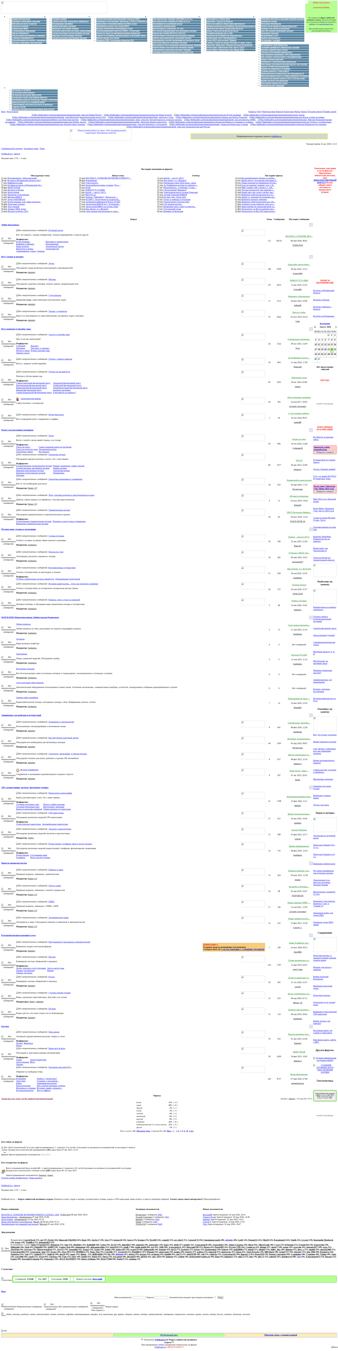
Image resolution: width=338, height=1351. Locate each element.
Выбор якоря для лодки (107, 38)
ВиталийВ (207, 1215)
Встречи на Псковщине (323, 316)
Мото (32, 1062)
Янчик (263, 1247)
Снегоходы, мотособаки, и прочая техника (67, 754)
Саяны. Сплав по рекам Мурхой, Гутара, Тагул (229, 43)
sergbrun (155, 1254)
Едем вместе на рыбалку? (64, 392)
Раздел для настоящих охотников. (17, 430)
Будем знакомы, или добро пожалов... (24, 202)
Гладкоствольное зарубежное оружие (69, 38)
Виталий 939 (193, 1247)
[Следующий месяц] (336, 327)
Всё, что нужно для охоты (325, 735)
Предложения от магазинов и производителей (69, 942)
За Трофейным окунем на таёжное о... (181, 185)
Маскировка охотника (62, 24)
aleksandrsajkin (97, 1247)
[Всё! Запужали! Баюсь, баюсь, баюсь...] (308, 406)
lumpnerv (228, 1257)
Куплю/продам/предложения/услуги (18, 935)
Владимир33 (280, 1240)
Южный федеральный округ (29, 390)
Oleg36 (266, 1240)
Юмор (19, 1083)
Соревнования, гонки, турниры (30, 251)
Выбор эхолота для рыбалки (274, 81)
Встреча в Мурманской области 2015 (24, 180)
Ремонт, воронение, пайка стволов (68, 466)
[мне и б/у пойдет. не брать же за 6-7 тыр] (302, 987)
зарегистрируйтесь (326, 24)
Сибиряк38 (298, 448)
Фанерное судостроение (156, 124)
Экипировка (261, 16)
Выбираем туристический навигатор (278, 62)
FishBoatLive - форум (10, 154)
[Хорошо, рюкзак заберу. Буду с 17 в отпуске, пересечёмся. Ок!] (303, 1019)
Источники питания (25, 669)
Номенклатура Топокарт (272, 85)
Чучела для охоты (321, 805)
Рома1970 (259, 1254)
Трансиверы (21, 654)
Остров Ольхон (299, 585)
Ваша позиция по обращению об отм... (259, 183)
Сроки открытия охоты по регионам (55, 447)
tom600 (167, 1254)
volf (202, 1254)
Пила (250, 1245)
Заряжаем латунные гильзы (65, 28)
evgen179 (134, 1249)
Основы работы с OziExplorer (275, 71)
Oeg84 (84, 1257)
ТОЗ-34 (299, 460)
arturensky (154, 1245)
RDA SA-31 (90, 195)
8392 (160, 1215)
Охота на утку (299, 439)
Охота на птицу (23, 447)
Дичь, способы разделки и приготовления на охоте (71, 495)
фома (238, 1252)
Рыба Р (120, 1259)
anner (73, 1254)
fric (109, 1254)
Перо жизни (53, 1032)
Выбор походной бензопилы (320, 978)
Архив (301, 115)
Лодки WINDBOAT (16, 199)
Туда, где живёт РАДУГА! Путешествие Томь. (324, 477)
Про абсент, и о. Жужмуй (97, 209)
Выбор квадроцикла (270, 38)
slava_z (300, 1249)
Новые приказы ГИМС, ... (299, 903)
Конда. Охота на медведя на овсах (222, 31)
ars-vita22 (178, 1240)
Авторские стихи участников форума (29, 97)
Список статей (18, 107)
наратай (212, 1252)
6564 (157, 1219)
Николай (298, 367)
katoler (187, 1245)
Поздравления (52, 244)
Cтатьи (170, 117)
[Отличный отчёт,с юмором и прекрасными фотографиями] (303, 546)
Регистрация (12, 112)
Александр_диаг (38, 1252)
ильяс (18, 1242)
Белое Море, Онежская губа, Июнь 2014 (225, 50)
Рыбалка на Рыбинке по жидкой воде (224, 35)
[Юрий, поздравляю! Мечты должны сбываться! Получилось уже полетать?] (303, 855)
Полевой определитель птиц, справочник (71, 31)
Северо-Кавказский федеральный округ (34, 392)
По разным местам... (173, 204)
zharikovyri (286, 1257)
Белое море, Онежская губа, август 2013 (225, 47)
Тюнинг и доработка (57, 311)
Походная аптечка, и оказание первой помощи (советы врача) (324, 957)
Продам (51, 957)
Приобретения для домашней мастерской (19, 1224)
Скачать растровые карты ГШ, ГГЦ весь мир (283, 78)
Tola (27, 1254)
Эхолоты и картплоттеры (59, 829)
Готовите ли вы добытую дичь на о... (258, 204)
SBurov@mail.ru (44, 1249)
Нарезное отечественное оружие (67, 35)
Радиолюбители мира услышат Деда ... (103, 185)
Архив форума (52, 249)
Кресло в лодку (299, 312)
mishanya (298, 764)
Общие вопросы (23, 624)
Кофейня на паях (15, 183)
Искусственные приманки (299, 397)
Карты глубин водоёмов (313, 117)
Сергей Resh (29, 1240)
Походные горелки (269, 33)
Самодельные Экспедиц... (299, 723)
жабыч (200, 1252)
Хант (333, 1254)
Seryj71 (60, 1249)
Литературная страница (74, 124)
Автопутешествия (38, 1060)
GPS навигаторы (56, 813)
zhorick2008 (325, 1249)
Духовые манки (59, 19)
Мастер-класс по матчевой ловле (320, 662)
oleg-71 (261, 1257)
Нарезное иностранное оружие (30, 471)
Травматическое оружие (59, 510)
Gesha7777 (284, 1252)
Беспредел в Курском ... (299, 887)
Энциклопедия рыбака (30, 398)
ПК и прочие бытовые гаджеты (51, 1086)
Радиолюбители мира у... (299, 699)
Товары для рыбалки (25, 970)
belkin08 (297, 305)
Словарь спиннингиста (23, 38)
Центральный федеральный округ (31, 385)
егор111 (188, 1252)
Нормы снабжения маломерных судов (114, 28)
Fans (64, 1257)
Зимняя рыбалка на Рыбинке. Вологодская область (230, 26)
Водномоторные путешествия (61, 568)
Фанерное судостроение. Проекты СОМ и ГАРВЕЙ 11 (121, 21)
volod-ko (213, 1254)
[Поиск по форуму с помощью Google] (314, 112)
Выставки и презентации (57, 242)
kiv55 (173, 1249)
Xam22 (86, 1249)
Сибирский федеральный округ (67, 385)
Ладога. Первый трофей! (324, 469)
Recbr (51, 1240)
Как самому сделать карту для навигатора (281, 57)
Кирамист (49, 1259)
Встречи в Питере (16, 190)
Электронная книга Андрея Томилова (181, 192)
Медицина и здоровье (26, 1088)
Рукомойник (91, 180)
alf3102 (144, 1257)
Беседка (5, 1026)
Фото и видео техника (40, 857)
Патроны (20, 475)
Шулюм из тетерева (299, 496)
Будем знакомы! (233, 115)
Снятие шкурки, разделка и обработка (70, 21)
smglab (312, 1249)
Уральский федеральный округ (67, 383)
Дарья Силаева (236, 1245)
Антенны (20, 639)
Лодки (94, 16)
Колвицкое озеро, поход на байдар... (179, 206)
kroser (197, 1249)
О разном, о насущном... (48, 1081)
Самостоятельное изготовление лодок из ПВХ (118, 19)
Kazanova (324, 1252)
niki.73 (241, 1257)
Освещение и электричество (61, 722)
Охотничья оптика (61, 471)
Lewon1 (305, 1240)
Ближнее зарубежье (62, 390)
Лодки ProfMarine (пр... (299, 943)
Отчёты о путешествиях (320, 122)
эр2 (41, 1240)
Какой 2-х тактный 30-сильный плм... (258, 197)
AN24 (41, 1257)
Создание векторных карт (27, 807)
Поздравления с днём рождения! (22, 178)
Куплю (51, 977)
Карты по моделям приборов (29, 809)
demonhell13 (44, 1242)
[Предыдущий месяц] (329, 335)
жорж (285, 1247)
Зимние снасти (23, 353)
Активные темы (31, 148)
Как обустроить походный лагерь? (277, 31)
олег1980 (19, 1257)
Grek (297, 321)
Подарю (52, 1009)
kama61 (162, 1249)
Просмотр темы (143, 1131)
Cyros (277, 1245)
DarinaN (297, 505)
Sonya (130, 1240)
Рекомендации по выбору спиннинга (29, 40)
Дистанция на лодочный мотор (167, 24)
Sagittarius (32, 545)
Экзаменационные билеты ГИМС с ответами (117, 31)
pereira (143, 1254)
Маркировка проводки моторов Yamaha (171, 50)
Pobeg (94, 1257)
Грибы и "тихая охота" (47, 1078)
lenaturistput (211, 1249)
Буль (298, 348)
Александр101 (229, 1254)
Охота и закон (54, 886)
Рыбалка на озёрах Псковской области (224, 28)
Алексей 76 (193, 1240)
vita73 (178, 1254)
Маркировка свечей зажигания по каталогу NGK (175, 40)
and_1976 (156, 1257)
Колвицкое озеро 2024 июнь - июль (180, 183)
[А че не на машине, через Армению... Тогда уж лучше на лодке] (303, 610)
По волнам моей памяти (23, 92)
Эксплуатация (22, 1062)
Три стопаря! (13, 206)
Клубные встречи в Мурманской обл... (25, 185)
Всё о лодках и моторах (12, 257)
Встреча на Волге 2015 (18, 211)
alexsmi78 (131, 1257)
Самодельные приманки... (299, 339)
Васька (328, 1257)
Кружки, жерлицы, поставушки (27, 43)
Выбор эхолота (79, 122)
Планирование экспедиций (67, 579)
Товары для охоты (24, 973)
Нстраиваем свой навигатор (274, 45)
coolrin (181, 1257)
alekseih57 (126, 1245)
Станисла (250, 1247)
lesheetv (225, 1249)
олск (325, 1247)
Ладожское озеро (299, 378)
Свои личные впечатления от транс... (102, 211)
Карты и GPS (261, 43)
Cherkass (53, 1257)
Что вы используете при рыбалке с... (258, 190)
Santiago (297, 823)
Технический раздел (55, 246)
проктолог (226, 1252)
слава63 (165, 1240)
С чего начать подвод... (299, 413)
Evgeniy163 (304, 1245)
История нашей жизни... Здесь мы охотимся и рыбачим (73, 584)
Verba (103, 1245)
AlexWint (15, 1249)
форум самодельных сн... (299, 755)
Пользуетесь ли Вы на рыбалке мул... (258, 209)
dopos (297, 780)
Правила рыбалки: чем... (299, 871)
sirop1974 (114, 1247)
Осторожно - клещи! (270, 40)
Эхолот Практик (299, 830)
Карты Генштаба (239, 117)
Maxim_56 (297, 1003)
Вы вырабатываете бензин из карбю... (258, 178)
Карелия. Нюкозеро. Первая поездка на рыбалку (229, 45)
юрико (298, 880)
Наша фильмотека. (299, 1074)
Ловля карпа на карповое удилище (28, 35)
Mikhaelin (15, 1247)
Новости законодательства (14, 863)
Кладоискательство (25, 1090)
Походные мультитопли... (299, 739)
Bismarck (55, 1245)
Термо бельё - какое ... (299, 771)
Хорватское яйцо (20, 28)
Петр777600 (106, 1259)
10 (187, 1131)
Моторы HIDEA (14, 197)
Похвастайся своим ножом (299, 480)
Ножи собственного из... (299, 994)
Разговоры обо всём (57, 1067)
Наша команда (35, 1178)
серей (31, 1257)
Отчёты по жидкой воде (59, 372)
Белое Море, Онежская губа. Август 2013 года (323, 509)
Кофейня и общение (25, 244)
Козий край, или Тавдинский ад (221, 38)
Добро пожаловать (10, 225)
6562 (155, 1222)
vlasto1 (298, 386)
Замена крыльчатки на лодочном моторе (171, 38)
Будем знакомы (23, 242)
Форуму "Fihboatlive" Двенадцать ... (101, 197)
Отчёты (204, 16)
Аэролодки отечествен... (299, 264)
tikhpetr (297, 805)
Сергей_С (297, 927)
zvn (152, 1247)
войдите (312, 24)
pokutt (251, 1249)
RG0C (88, 187)
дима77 (274, 1247)
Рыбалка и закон (55, 870)
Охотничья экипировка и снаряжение (65, 479)
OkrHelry (77, 1245)
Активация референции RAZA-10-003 (103, 202)
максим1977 (312, 1247)
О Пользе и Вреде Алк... (299, 553)
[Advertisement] (325, 236)
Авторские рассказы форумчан (26, 95)
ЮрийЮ (297, 707)
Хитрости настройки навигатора (276, 52)
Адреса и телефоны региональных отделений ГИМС (121, 35)
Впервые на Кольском (173, 211)
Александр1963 (18, 1252)
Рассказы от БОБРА (21, 90)
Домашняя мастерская (47, 1083)
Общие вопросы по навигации (57, 809)
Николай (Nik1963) (68, 1240)
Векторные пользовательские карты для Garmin (284, 64)
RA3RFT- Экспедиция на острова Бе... (103, 199)
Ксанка (141, 1240)
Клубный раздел (55, 230)
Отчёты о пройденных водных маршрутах (35, 579)
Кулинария (21, 1078)
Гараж (19, 1060)
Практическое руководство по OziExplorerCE (282, 73)
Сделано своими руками (59, 993)
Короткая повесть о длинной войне (28, 102)
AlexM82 (298, 952)
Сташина (310, 1254)
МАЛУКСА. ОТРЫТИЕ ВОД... (299, 236)
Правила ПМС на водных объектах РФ (115, 40)
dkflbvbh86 (97, 1254)
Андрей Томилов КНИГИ (175, 195)
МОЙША (80, 1252)
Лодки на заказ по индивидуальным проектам (118, 33)
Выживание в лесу (270, 35)
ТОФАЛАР (297, 245)
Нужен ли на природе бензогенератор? (279, 26)
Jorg (107, 1240)
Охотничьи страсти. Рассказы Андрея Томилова (35, 100)
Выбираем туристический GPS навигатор (325, 1013)
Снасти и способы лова (59, 334)
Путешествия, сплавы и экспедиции (18, 529)
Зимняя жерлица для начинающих (322, 681)
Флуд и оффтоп (44, 1090)
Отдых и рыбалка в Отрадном (176, 199)
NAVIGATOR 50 (297, 521)
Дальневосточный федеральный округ (70, 388)
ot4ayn (132, 1254)
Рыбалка (10, 16)
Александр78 (201, 1245)
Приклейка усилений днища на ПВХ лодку (116, 24)
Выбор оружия (60, 468)
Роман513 (253, 1240)
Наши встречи (165, 115)
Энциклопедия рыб (21, 19)
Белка (54, 1252)
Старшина (296, 1254)
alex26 (62, 1254)
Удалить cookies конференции (14, 1178)
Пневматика (58, 473)
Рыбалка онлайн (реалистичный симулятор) (33, 109)
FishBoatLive (160, 1347)
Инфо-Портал (95, 115)
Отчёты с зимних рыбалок (60, 359)
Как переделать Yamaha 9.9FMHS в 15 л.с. (172, 19)
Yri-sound (117, 1257)
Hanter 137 (32, 488)
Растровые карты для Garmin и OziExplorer (322, 1031)
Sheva (105, 1257)
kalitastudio (149, 1249)
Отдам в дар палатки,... (299, 1010)
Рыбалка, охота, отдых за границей (64, 600)
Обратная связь (268, 112)
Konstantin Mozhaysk (323, 1240)
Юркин (150, 1252)
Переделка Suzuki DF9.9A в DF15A (169, 33)
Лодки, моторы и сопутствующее (31, 968)
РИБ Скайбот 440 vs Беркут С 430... (257, 187)
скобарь (132, 1259)
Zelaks (108, 1249)
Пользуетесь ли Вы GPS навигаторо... (258, 211)
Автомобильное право (58, 917)
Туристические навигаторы (28, 824)
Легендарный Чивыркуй (175, 190)
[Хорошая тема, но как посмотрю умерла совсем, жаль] (303, 305)
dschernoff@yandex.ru (199, 1257)
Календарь (289, 112)
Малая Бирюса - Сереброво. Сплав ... (180, 187)
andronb (140, 1245)
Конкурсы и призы (239, 124)
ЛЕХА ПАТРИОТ (67, 1259)
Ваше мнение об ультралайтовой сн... (258, 206)
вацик (177, 1252)
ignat (217, 1257)
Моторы (151, 16)
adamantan (80, 1247)
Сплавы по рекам (56, 536)
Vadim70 (38, 1254)
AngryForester (253, 1252)
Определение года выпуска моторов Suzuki (173, 47)
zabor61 (272, 1257)
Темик (138, 1222)
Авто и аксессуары (55, 968)
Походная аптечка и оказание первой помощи (282, 19)
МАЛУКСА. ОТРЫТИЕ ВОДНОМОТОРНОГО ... (108, 178)
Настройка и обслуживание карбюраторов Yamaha (176, 45)
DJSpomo (289, 1245)
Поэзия (19, 1043)
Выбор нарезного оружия (64, 26)
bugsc (166, 1245)
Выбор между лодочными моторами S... (259, 180)
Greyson (28, 1249)
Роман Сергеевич (277, 1254)
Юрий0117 (137, 1252)
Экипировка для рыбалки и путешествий (21, 715)
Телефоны (20, 857)
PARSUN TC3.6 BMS (95, 190)
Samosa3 (42, 1175)
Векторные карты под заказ (274, 83)
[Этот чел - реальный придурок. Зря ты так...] (308, 912)
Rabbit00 (91, 1245)
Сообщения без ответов (11, 148)
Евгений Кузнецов (30, 1259)
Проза (19, 1046)
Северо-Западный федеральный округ (33, 383)
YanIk (293, 1240)
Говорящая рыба (212, 1240)
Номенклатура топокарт (315, 124)
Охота (49, 16)
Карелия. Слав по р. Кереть (219, 21)
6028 (160, 1224)
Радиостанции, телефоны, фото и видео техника (70, 844)
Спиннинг (21, 346)
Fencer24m (319, 1245)
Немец (207, 1247)
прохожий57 (297, 562)
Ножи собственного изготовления (16, 1222)
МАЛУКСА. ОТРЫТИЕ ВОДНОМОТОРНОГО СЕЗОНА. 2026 (30, 1215)
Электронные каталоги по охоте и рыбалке (32, 104)
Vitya (205, 1224)
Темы (42, 148)
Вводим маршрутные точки (274, 50)
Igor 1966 (311, 1252)
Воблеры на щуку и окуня (24, 24)
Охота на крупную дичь (27, 449)
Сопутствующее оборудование (30, 683)
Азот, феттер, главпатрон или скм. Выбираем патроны (324, 751)
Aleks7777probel (38, 1245)
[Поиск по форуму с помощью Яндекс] (329, 112)
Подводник (297, 489)
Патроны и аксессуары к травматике (69, 521)
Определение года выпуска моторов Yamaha (173, 35)
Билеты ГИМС (249, 120)
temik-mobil (140, 1247)
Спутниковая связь (38, 855)
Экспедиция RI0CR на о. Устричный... (103, 204)
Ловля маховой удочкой (324, 635)
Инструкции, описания (53, 807)
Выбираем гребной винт (164, 26)
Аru (299, 1257)
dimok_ (84, 1254)
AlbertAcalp (263, 1245)
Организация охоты (48, 449)
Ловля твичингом (20, 33)
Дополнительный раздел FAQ (92, 117)
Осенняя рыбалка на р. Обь (219, 33)
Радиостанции (22, 855)
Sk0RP (51, 1247)
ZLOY (114, 1245)
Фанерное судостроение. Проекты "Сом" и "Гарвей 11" (324, 903)
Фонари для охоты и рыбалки (275, 28)
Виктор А (245, 1254)
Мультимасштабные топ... (299, 797)
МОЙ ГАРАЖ (14, 187)
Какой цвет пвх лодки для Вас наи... (258, 192)
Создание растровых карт (27, 804)
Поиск (304, 112)
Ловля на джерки (20, 26)
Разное (9, 88)
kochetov (185, 1249)
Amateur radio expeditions (27, 697)
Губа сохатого (92, 183)
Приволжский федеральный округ (31, 388)
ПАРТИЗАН (297, 896)
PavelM (153, 1240)
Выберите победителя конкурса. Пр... (258, 202)
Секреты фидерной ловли (324, 628)
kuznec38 (118, 1240)
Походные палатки (16, 204)
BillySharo (269, 1252)
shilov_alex (275, 1249)
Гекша (14, 1259)
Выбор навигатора (158, 122)
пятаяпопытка (297, 1083)
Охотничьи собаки (24, 452)
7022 (167, 1217)
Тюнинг (19, 1064)
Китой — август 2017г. (95, 192)
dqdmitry (31, 272)
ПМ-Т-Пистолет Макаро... (299, 512)
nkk (251, 1257)
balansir (169, 1257)
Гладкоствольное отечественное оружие (71, 33)
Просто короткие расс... (299, 1034)
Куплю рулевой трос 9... (299, 978)
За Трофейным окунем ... (299, 358)
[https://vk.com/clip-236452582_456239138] (305, 1083)
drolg (176, 1245)
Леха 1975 (66, 1252)
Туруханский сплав (172, 209)
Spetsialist (73, 1249)
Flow (74, 1257)
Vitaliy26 (51, 1254)
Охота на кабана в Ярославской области (225, 24)
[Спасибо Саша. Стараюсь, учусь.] (303, 732)
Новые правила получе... (299, 919)
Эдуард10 (122, 1252)
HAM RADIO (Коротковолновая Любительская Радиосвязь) (30, 617)
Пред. (169, 1131)
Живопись (28, 1043)
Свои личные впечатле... (299, 625)
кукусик (297, 1247)
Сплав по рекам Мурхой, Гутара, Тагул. (324, 519)
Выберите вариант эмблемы (254, 199)
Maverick (43, 1224)
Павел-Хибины (88, 1259)
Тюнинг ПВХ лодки (17, 209)
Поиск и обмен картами (272, 59)
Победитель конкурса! (325, 452)
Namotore (15, 1254)
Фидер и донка (23, 350)
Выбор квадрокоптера (299, 846)
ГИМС (51, 901)
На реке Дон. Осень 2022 (175, 197)
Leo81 (240, 1240)
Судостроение (54, 295)
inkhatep (206, 1219)
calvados (229, 1240)
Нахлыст (35, 346)
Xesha (97, 1249)
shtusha (288, 1249)
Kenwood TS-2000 (299, 655)
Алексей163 (218, 1245)
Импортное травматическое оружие (32, 524)
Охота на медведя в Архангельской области (324, 559)
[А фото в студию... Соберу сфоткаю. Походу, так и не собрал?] (303, 469)
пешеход (297, 469)
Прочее (50, 970)
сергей (298, 839)
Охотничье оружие (56, 454)
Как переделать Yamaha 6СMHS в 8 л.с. (171, 21)
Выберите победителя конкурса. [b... (257, 195)
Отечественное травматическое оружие (34, 521)
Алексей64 (297, 273)
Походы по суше (55, 552)
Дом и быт (21, 1081)
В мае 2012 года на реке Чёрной (221, 40)
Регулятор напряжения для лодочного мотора (174, 31)
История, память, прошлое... (49, 1088)
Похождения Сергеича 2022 (176, 202)
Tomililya (30, 1242)
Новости (280, 112)
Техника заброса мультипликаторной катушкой (322, 618)
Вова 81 (297, 546)
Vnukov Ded (64, 1247)
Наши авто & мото (56, 1048)
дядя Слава (298, 969)
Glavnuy (298, 1252)
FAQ (259, 112)
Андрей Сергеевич (297, 406)
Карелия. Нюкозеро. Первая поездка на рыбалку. (322, 538)
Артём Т (95, 1240)
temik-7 (126, 1247)
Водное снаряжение (29, 770)
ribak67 (262, 1249)
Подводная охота (56, 414)
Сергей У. (207, 1222)
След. (191, 1131)
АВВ (161, 1247)
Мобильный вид (169, 1335)
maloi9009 (238, 1249)
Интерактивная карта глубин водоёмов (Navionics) (285, 76)
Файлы (297, 112)
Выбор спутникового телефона (275, 69)
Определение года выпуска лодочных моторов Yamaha (321, 882)
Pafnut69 (38, 1247)
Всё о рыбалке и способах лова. (16, 329)
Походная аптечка (70, 120)
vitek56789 (191, 1254)
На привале (44, 452)
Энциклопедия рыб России (197, 127)
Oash (27, 1247)
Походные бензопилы (271, 24)
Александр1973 (313, 1257)
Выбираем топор (269, 21)
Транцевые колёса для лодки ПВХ (112, 26)
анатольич (164, 1252)
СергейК (108, 1252)
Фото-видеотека (23, 1086)
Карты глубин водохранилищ (275, 66)
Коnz (84, 1240)
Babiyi (32, 1002)
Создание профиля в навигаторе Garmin (280, 47)
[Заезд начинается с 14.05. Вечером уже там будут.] (304, 245)
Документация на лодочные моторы (169, 43)
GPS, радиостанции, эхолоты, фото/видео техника (24, 787)
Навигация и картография (60, 793)
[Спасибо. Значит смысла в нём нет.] (303, 823)
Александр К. (175, 1247)
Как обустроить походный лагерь (63, 738)
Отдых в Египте (299, 601)
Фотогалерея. (14, 192)
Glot (66, 1245)
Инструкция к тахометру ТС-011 (168, 28)
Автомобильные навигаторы (55, 824)
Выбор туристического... (299, 814)
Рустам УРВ (235, 1247)
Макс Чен (94, 1252)
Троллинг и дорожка (40, 348)
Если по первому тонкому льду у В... (258, 185)
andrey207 (120, 1249)
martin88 (297, 422)
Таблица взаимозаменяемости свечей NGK (172, 52)
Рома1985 (219, 1247)
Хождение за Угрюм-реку (218, 19)
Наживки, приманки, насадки (26, 21)
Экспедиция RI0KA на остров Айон (102, 206)
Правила (252, 112)
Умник (323, 1254)
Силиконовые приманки (23, 31)
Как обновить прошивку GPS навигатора (281, 54)
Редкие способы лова (40, 350)
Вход (3, 112)
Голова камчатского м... (299, 960)
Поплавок (20, 348)
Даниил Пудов (209, 1217)
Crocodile (298, 289)
